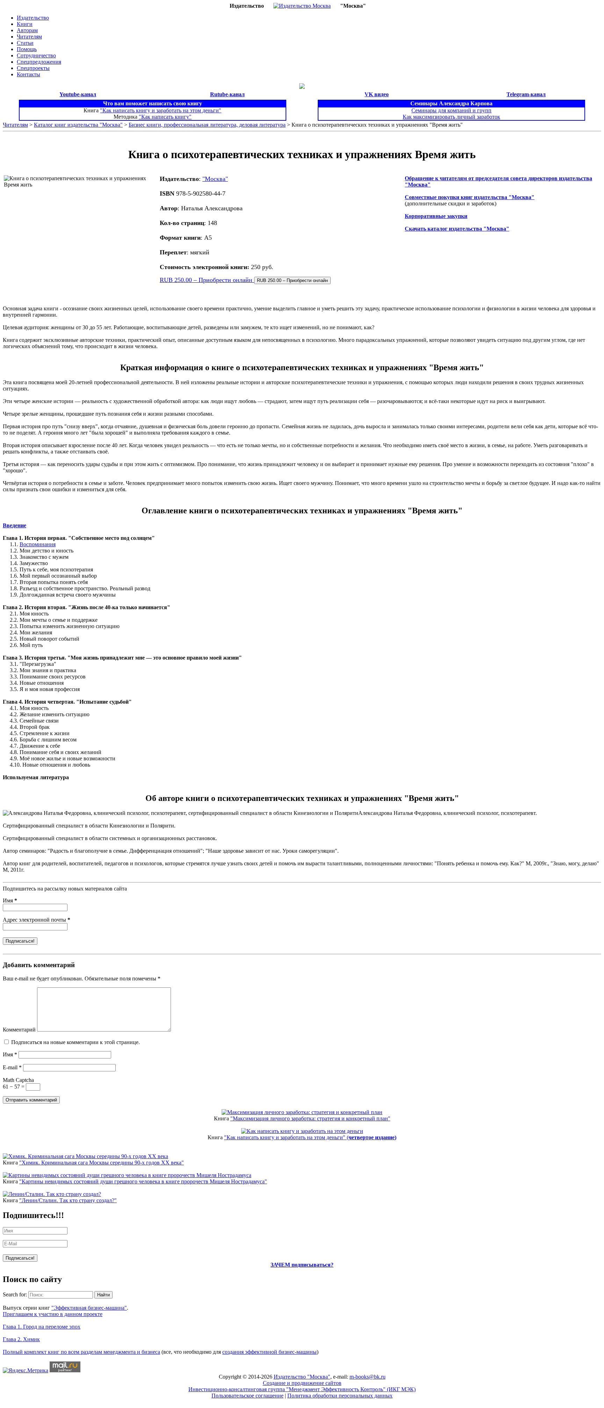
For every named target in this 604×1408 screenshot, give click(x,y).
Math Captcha (18, 1080)
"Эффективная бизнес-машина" (89, 1308)
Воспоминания (38, 544)
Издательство (33, 18)
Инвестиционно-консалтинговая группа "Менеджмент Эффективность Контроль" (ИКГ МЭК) (302, 1389)
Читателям (29, 37)
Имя (10, 900)
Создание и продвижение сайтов (302, 1383)
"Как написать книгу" (165, 117)
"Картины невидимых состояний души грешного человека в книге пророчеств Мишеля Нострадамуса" (143, 1181)
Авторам (27, 30)
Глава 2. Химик (21, 1339)
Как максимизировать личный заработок (451, 117)
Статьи (25, 43)
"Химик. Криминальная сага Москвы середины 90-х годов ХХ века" (101, 1163)
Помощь (27, 49)
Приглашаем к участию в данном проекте (52, 1314)
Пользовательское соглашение (247, 1396)
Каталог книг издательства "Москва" (78, 125)
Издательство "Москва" (302, 1377)
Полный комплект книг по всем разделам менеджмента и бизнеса (81, 1352)
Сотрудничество (36, 55)
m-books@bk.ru (368, 1377)
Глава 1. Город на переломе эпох (41, 1327)
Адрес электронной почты (36, 920)
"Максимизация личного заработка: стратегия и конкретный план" (310, 1118)
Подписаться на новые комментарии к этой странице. (75, 1042)
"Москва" (215, 178)
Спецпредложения (39, 62)
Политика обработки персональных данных (340, 1396)
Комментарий (19, 1030)
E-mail (12, 1067)
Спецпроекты (33, 68)
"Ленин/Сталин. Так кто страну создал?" (68, 1200)
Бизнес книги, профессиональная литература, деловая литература (207, 125)
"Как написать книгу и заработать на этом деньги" (160, 110)
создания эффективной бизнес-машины (269, 1352)
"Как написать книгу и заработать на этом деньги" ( (310, 1137)
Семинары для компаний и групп (451, 110)
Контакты (28, 74)
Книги (25, 24)
